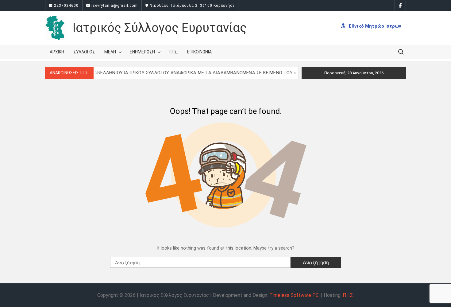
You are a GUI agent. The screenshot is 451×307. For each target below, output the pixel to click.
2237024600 (66, 5)
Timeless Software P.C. (294, 295)
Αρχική (57, 51)
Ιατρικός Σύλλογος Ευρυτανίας (159, 28)
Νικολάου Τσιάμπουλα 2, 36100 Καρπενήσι (191, 5)
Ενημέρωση (142, 51)
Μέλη (110, 51)
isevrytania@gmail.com (114, 5)
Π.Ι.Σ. (173, 51)
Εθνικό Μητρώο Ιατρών (374, 26)
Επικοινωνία (199, 51)
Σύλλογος (84, 51)
